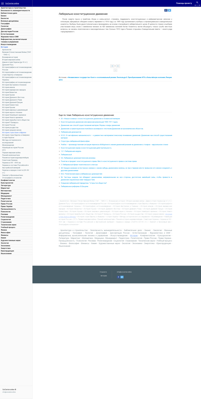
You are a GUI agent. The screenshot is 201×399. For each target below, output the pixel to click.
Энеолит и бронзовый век (12, 175)
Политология (6, 201)
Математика (6, 191)
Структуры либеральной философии (75, 141)
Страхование (6, 222)
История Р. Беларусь (10, 122)
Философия (5, 233)
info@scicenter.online (9, 392)
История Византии (9, 92)
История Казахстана (10, 105)
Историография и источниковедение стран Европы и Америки (132, 203)
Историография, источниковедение (16, 82)
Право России (6, 204)
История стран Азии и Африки (14, 133)
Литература (6, 185)
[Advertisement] (16, 287)
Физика (4, 230)
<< (195, 5)
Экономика (5, 246)
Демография (6, 29)
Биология (5, 18)
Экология (5, 243)
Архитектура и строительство (13, 8)
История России (8, 125)
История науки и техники (12, 112)
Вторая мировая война (11, 60)
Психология (5, 212)
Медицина (5, 193)
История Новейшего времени (14, 115)
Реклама (4, 214)
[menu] (2, 3)
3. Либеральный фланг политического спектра (79, 165)
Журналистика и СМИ (9, 37)
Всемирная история (10, 57)
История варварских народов (14, 90)
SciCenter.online (12, 3)
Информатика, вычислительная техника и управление (83, 235)
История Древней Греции (12, 102)
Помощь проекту (184, 3)
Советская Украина (9, 160)
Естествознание (7, 34)
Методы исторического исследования (135, 217)
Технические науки (8, 225)
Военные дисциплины (10, 21)
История (4, 47)
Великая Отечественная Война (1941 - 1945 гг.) (88, 201)
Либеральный (66, 155)
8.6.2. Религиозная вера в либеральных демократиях (81, 174)
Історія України (8, 138)
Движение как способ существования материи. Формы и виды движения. (90, 125)
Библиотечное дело (9, 13)
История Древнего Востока (13, 97)
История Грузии (8, 95)
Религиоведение (7, 217)
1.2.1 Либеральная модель (71, 151)
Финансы (4, 235)
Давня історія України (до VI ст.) (14, 62)
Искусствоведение (8, 44)
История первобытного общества (15, 120)
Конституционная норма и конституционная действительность (86, 148)
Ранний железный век (11, 155)
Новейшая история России (13, 148)
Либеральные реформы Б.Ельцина (74, 186)
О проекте (103, 272)
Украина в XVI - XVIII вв (11, 163)
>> (199, 5)
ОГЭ (3, 150)
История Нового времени (12, 117)
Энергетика (5, 248)
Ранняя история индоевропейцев (15, 158)
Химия (3, 238)
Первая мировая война (11, 153)
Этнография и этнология (11, 178)
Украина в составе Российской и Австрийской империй (90, 222)
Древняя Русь (7, 65)
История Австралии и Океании (14, 85)
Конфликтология (8, 180)
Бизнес (3, 16)
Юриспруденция (7, 251)
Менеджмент (6, 196)
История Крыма (8, 107)
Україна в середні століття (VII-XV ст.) (131, 222)
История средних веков (11, 130)
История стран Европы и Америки (15, 135)
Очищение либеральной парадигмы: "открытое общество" (84, 183)
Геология (4, 26)
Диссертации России (9, 31)
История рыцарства (10, 128)
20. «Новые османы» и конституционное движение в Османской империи (90, 119)
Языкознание (6, 253)
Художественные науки (10, 240)
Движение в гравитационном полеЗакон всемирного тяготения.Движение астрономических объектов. (102, 129)
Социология (6, 219)
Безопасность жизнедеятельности (15, 11)
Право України (6, 206)
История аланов (8, 87)
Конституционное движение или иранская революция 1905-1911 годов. (89, 122)
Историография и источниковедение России (88, 203)
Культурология (7, 183)
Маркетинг (5, 188)
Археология (6, 50)
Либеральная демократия (71, 132)
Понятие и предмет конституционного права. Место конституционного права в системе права (99, 161)
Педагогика (6, 199)
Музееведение (8, 145)
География (5, 24)
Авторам (104, 276)
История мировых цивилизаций (15, 110)
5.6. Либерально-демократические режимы (78, 158)
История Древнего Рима (12, 100)
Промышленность (8, 209)
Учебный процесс (8, 227)
